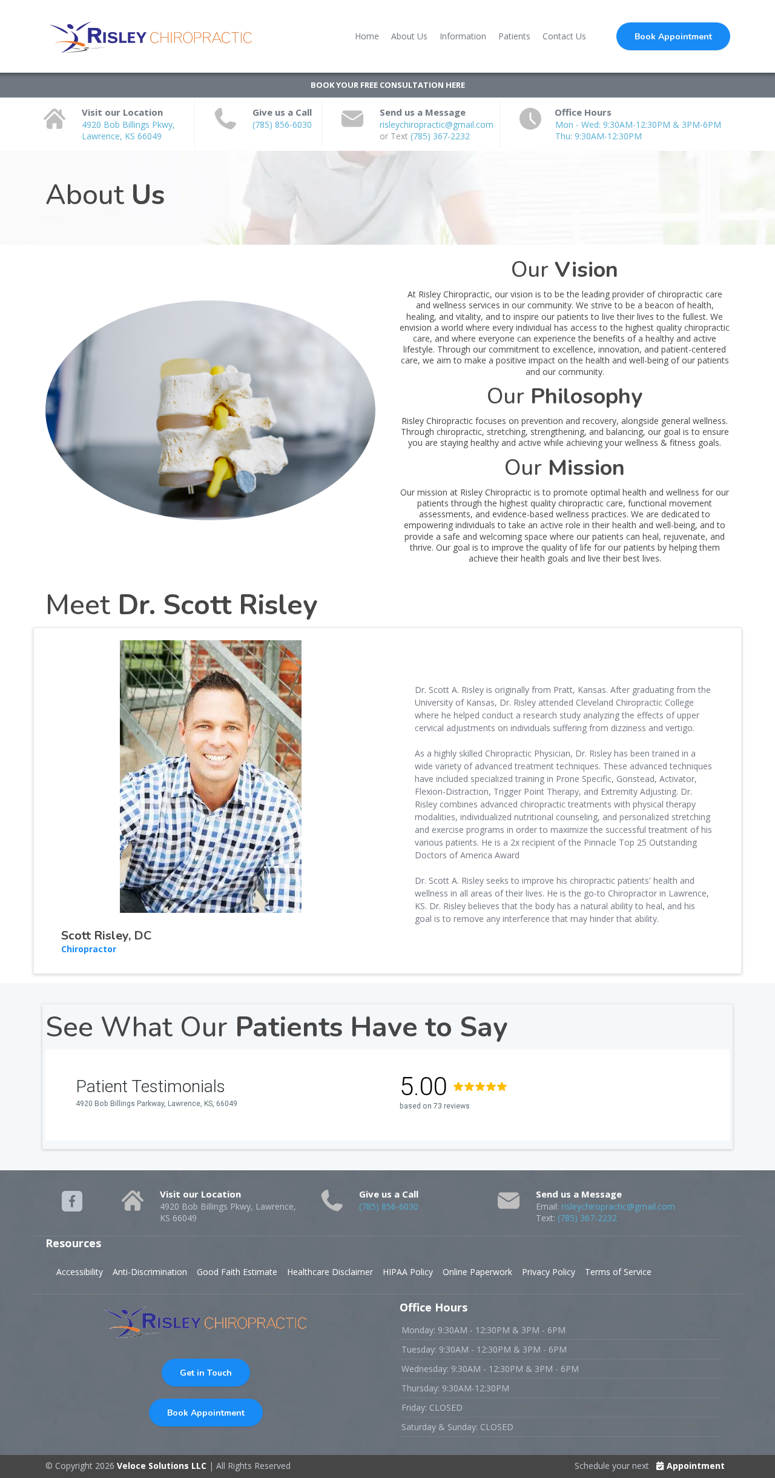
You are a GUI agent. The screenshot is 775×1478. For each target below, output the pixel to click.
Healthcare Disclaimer (330, 1272)
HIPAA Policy (408, 1272)
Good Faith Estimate (237, 1272)
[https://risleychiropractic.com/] (151, 36)
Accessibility (79, 1272)
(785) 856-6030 (282, 124)
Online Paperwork (477, 1272)
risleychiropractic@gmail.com (436, 124)
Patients (514, 36)
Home (367, 36)
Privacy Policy (548, 1272)
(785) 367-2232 (440, 136)
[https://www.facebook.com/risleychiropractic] (72, 1201)
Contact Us (564, 36)
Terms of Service (618, 1272)
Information (463, 36)
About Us (409, 36)
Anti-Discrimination (150, 1272)
